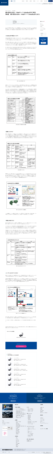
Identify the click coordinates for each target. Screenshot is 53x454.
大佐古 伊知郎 (13, 10)
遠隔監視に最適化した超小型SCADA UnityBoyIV (21, 337)
